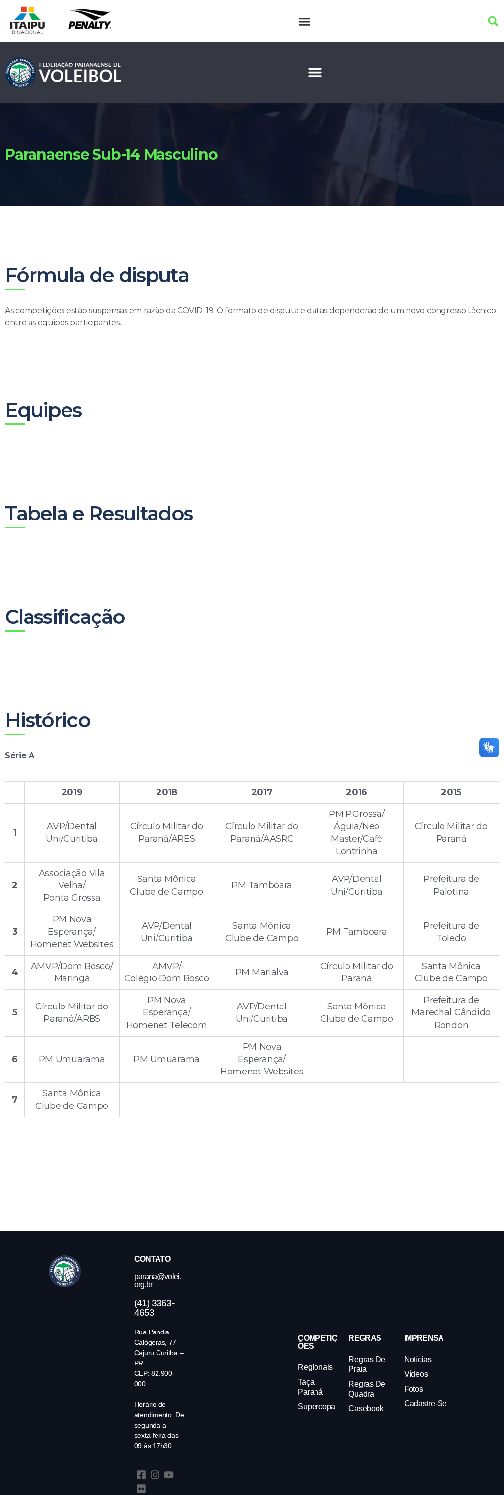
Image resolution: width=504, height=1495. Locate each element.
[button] (304, 21)
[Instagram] (155, 1475)
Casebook (365, 1408)
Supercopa (316, 1406)
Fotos (413, 1389)
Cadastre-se (425, 1403)
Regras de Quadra (366, 1389)
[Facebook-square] (141, 1475)
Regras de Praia (366, 1364)
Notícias (418, 1359)
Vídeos (416, 1374)
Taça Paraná (310, 1387)
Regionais (315, 1367)
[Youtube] (169, 1475)
